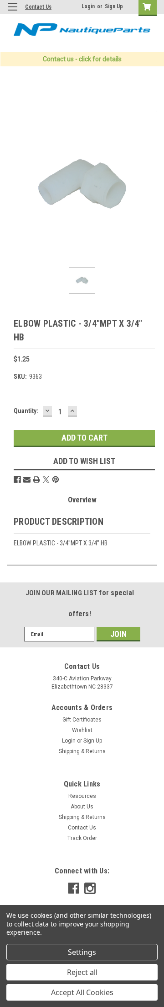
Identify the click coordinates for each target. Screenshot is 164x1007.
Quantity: (26, 411)
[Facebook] (17, 479)
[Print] (36, 479)
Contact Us (38, 7)
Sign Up (114, 6)
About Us (82, 806)
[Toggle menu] (12, 12)
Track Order (82, 838)
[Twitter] (46, 479)
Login (88, 6)
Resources (82, 796)
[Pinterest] (55, 479)
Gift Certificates (82, 719)
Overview (82, 499)
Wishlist (82, 730)
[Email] (27, 479)
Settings (82, 952)
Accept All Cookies (82, 992)
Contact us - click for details (82, 59)
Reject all (82, 972)
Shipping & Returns (82, 751)
